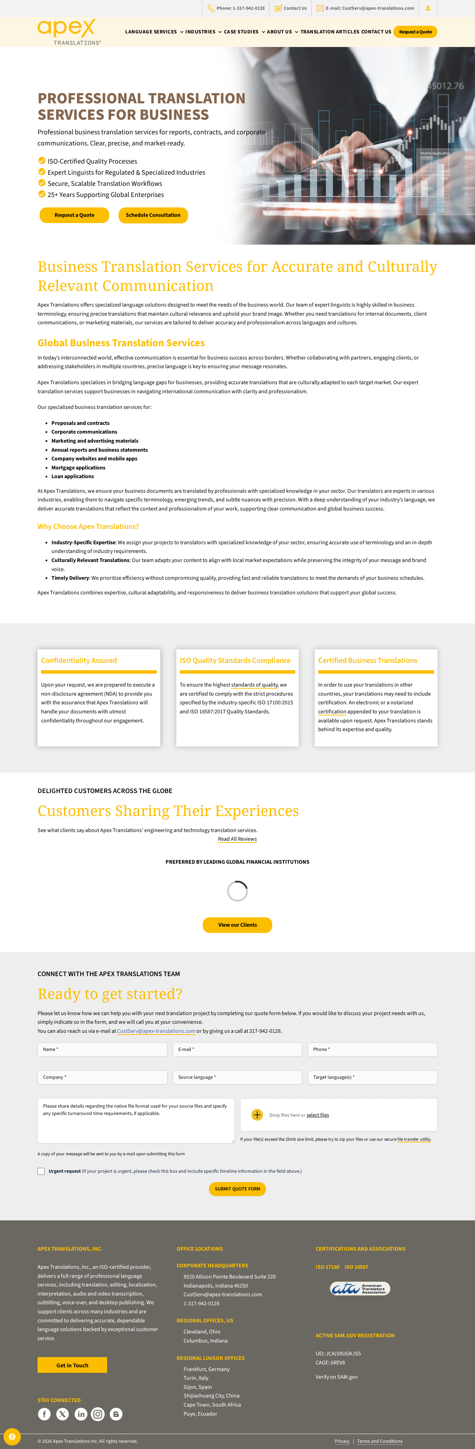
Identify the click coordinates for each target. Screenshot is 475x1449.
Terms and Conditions (380, 1441)
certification (332, 711)
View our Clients (237, 924)
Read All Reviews (237, 839)
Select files (318, 1115)
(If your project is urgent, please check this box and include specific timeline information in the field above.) (175, 1171)
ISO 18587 (356, 1267)
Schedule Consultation (153, 215)
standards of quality (254, 685)
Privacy (342, 1441)
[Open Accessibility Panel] (12, 1437)
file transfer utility (413, 1139)
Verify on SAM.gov (336, 1377)
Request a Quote (74, 215)
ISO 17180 (327, 1267)
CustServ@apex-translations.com (156, 1031)
